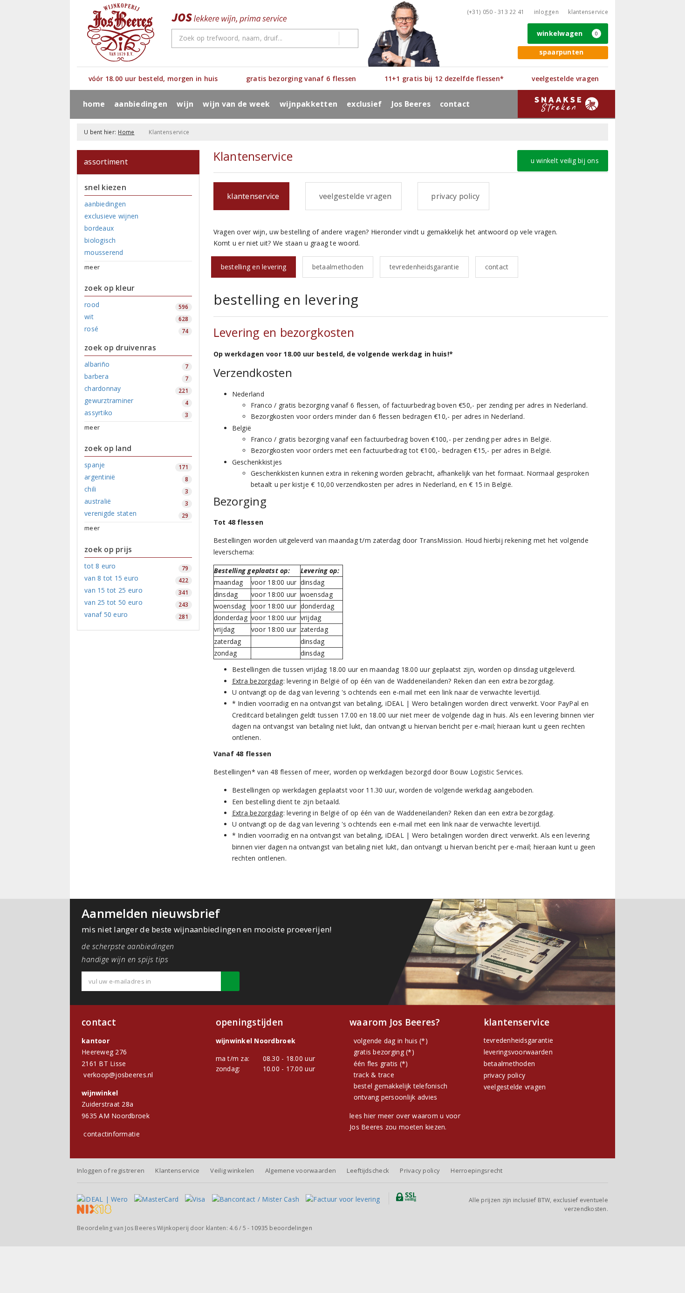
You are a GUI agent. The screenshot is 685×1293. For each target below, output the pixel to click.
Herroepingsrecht (476, 1170)
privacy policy (505, 1075)
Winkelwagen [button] (567, 33)
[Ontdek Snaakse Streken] (566, 104)
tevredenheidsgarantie (424, 266)
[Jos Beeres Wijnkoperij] (120, 32)
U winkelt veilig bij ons (563, 160)
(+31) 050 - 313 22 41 (496, 12)
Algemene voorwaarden (300, 1170)
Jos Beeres (411, 104)
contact (455, 104)
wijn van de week (236, 104)
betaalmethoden (338, 266)
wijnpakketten (308, 104)
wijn (185, 104)
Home (94, 104)
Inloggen (546, 12)
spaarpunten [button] (561, 52)
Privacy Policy (453, 196)
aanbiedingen (140, 104)
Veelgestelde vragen (353, 196)
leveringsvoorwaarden (518, 1051)
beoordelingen (281, 1228)
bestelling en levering (254, 266)
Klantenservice (588, 12)
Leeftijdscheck (368, 1170)
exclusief (364, 104)
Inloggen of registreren (110, 1170)
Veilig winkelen (232, 1170)
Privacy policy (420, 1170)
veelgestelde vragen (515, 1086)
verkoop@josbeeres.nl (118, 1074)
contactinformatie (111, 1133)
